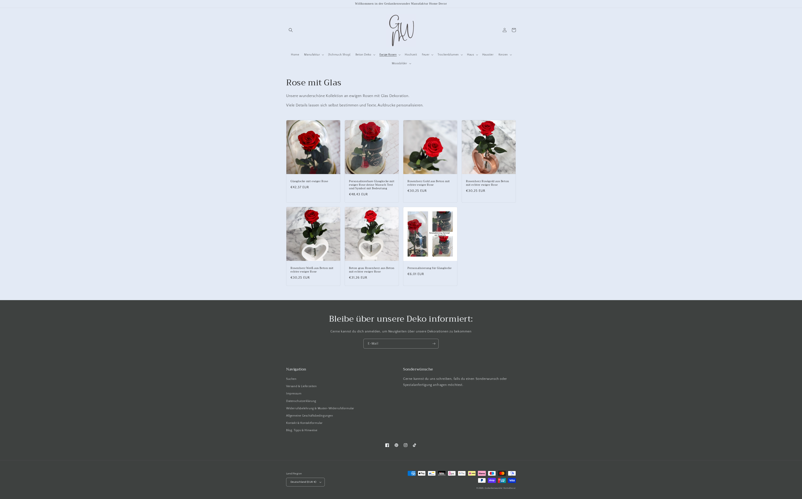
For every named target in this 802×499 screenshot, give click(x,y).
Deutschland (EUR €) (303, 481)
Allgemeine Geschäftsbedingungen (309, 415)
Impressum (293, 393)
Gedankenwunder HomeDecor (500, 488)
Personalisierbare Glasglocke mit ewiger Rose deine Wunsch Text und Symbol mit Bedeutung (371, 185)
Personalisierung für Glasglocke (429, 268)
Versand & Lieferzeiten (301, 386)
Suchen (291, 379)
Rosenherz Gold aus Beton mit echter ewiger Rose (428, 183)
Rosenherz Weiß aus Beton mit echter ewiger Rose (312, 270)
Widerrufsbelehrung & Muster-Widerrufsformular (320, 408)
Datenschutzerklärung (301, 401)
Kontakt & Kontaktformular (304, 423)
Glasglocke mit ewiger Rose (309, 181)
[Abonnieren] (433, 344)
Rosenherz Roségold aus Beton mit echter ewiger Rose (487, 183)
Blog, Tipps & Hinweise (301, 430)
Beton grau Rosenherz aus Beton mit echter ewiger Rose (372, 270)
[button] (290, 30)
